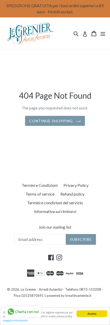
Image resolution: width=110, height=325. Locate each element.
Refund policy (72, 193)
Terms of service (40, 193)
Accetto (91, 314)
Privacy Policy (76, 185)
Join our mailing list (55, 227)
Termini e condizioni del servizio (55, 202)
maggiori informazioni (15, 320)
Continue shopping (51, 121)
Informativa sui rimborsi (55, 211)
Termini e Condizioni (40, 185)
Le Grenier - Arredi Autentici (41, 289)
